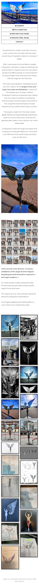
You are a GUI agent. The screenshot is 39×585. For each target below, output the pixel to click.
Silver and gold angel (19, 34)
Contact (19, 42)
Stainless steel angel (19, 38)
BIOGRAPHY (19, 26)
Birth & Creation (19, 30)
